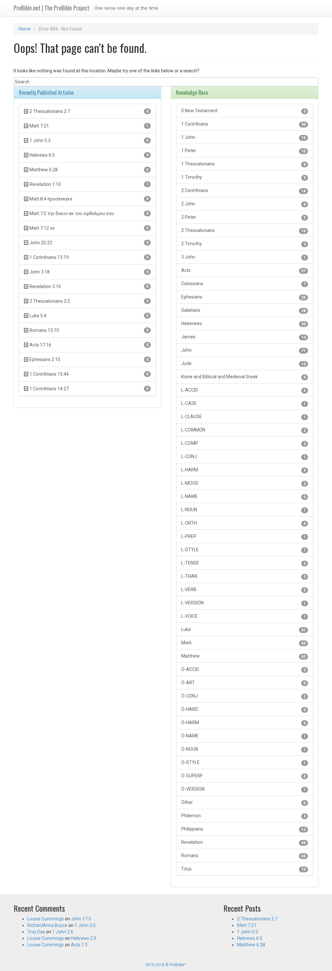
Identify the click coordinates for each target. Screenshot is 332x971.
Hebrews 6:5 (249, 938)
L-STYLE (243, 549)
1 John (243, 137)
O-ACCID (243, 669)
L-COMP (243, 443)
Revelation (243, 842)
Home (24, 28)
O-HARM (243, 722)
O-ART (243, 683)
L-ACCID (243, 390)
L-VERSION (243, 603)
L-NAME (243, 496)
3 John (243, 257)
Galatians (243, 310)
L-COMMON (243, 430)
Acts (243, 270)
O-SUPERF (243, 776)
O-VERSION (243, 789)
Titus (243, 869)
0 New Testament (243, 111)
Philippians (243, 829)
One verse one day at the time (126, 8)
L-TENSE (243, 563)
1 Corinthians (243, 124)
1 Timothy (243, 177)
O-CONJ (243, 696)
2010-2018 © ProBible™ (166, 965)
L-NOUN (243, 510)
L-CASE (243, 403)
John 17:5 (81, 918)
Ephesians (243, 297)
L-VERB (243, 589)
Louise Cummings (45, 918)
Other (243, 802)
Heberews (243, 323)
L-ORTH (243, 523)
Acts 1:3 (79, 944)
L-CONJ (243, 456)
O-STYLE (243, 762)
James (243, 337)
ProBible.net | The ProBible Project (51, 8)
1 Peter (243, 150)
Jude (243, 363)
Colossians (243, 283)
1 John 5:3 (247, 931)
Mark (243, 643)
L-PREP (243, 536)
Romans (243, 855)
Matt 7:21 (246, 925)
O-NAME (243, 736)
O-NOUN (243, 749)
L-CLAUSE (243, 416)
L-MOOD (243, 483)
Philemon (243, 816)
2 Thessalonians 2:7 (257, 918)
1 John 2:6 (85, 925)
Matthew (243, 656)
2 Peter (243, 217)
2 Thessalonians (243, 230)
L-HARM (243, 470)
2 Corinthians (243, 190)
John (243, 350)
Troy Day (36, 931)
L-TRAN (243, 576)
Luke (243, 629)
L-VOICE (243, 616)
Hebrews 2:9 (83, 938)
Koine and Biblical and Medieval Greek (243, 377)
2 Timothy (243, 244)
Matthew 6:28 (251, 944)
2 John (243, 204)
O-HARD (243, 709)
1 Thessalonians (243, 164)
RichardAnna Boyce (47, 925)
